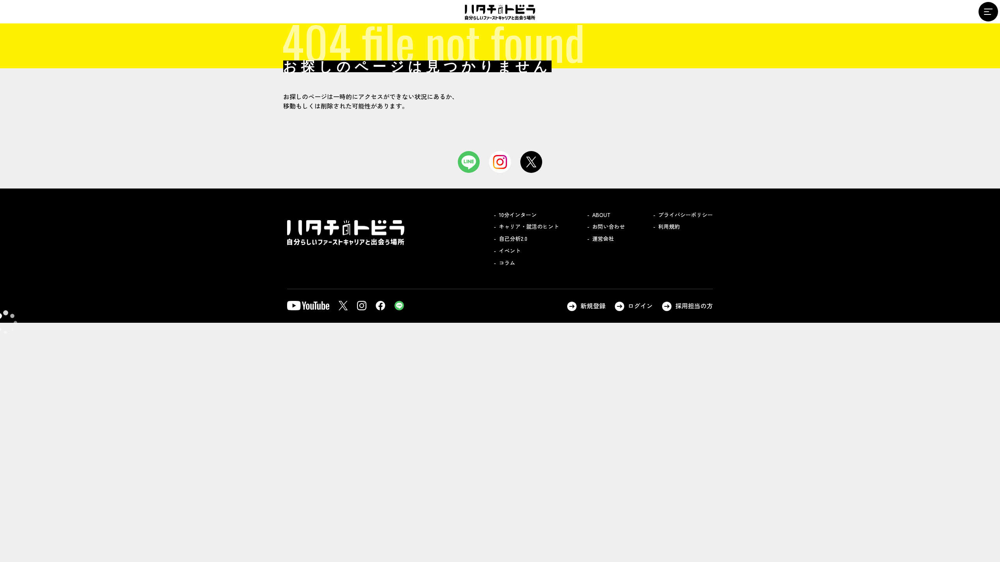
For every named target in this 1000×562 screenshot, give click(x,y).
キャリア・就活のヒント (529, 226)
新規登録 (592, 305)
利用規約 (669, 226)
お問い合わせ (608, 226)
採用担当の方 (694, 305)
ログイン (640, 305)
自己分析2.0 (513, 238)
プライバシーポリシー (685, 215)
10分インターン (518, 215)
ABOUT (601, 215)
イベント (510, 250)
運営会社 (603, 238)
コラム (507, 263)
